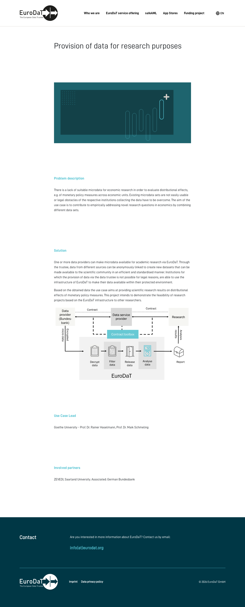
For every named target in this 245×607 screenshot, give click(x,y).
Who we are (92, 13)
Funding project (194, 13)
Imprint (73, 581)
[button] (220, 13)
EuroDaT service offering (122, 13)
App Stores (170, 13)
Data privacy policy (92, 581)
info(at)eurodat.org (86, 548)
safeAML (151, 13)
